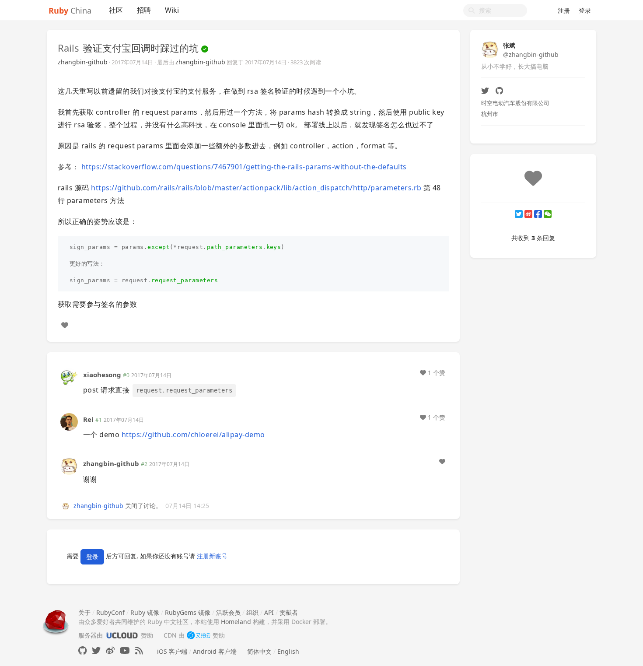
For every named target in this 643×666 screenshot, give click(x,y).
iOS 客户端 (172, 651)
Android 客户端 (215, 651)
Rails (68, 47)
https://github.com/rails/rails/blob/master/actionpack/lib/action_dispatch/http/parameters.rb (256, 188)
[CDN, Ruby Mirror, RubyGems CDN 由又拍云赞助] (198, 635)
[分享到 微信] (548, 214)
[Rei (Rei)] (69, 421)
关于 (84, 612)
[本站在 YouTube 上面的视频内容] (125, 650)
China (70, 10)
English (288, 651)
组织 (252, 612)
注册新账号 (212, 556)
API (269, 612)
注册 (564, 10)
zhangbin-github (83, 62)
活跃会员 (228, 612)
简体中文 (259, 651)
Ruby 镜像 (144, 612)
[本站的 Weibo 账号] (110, 650)
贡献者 (289, 612)
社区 (116, 10)
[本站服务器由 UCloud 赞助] (122, 635)
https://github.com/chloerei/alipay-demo (193, 434)
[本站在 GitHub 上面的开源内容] (82, 650)
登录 (585, 10)
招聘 (144, 10)
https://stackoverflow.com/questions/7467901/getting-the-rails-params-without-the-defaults (244, 167)
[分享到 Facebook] (538, 214)
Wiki (172, 10)
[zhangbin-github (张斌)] (69, 465)
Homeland (236, 621)
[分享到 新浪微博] (528, 214)
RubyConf (110, 612)
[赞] (65, 325)
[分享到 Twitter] (519, 214)
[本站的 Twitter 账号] (96, 650)
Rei (88, 419)
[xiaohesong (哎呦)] (69, 376)
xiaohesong (102, 374)
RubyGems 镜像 (187, 612)
